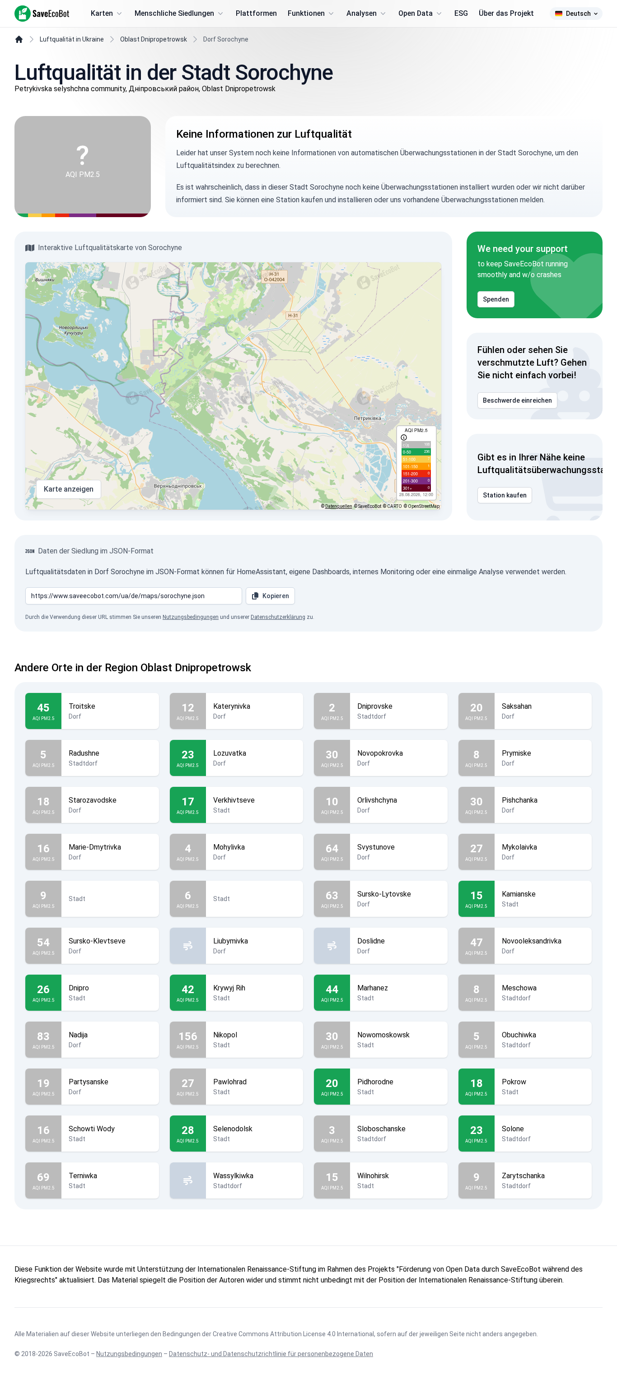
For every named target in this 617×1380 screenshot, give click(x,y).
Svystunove (376, 847)
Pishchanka (520, 800)
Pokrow (514, 1082)
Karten (102, 13)
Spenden (496, 299)
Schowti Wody (92, 1128)
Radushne (84, 753)
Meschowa (519, 988)
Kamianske (519, 894)
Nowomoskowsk (383, 1035)
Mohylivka (229, 847)
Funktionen (306, 13)
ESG (461, 13)
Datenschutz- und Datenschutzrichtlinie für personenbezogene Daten (271, 1353)
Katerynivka (231, 706)
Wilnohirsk (373, 1175)
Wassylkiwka (233, 1175)
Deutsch (578, 13)
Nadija (78, 1035)
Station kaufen (505, 495)
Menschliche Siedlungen (174, 13)
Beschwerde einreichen (517, 400)
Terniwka (83, 1175)
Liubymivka (230, 941)
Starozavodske (93, 800)
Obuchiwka (519, 1035)
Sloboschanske (381, 1128)
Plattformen (256, 13)
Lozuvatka (229, 753)
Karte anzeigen (68, 489)
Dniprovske (375, 706)
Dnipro (79, 988)
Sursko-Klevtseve (97, 941)
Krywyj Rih (229, 988)
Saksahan (517, 706)
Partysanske (88, 1082)
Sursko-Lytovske (384, 894)
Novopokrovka (380, 753)
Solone (513, 1128)
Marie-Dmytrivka (95, 847)
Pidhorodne (375, 1082)
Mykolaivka (519, 847)
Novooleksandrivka (531, 941)
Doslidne (371, 941)
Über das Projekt (506, 13)
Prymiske (516, 753)
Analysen (361, 13)
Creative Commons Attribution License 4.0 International (293, 1334)
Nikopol (225, 1035)
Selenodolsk (232, 1128)
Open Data (415, 13)
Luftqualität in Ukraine (72, 39)
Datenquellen (338, 506)
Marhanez (372, 988)
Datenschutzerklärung (278, 617)
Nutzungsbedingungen (191, 617)
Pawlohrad (230, 1082)
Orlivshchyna (377, 800)
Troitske (82, 706)
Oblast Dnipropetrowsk (153, 39)
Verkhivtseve (234, 800)
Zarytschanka (523, 1175)
